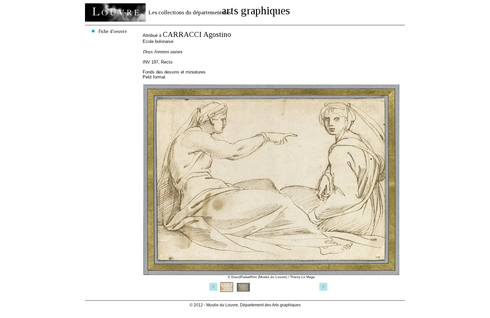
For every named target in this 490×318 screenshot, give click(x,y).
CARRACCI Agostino (197, 34)
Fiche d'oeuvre (112, 31)
